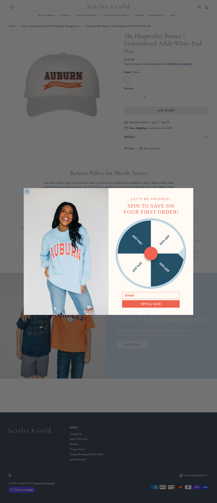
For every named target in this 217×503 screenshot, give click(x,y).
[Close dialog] (27, 191)
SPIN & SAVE (151, 304)
